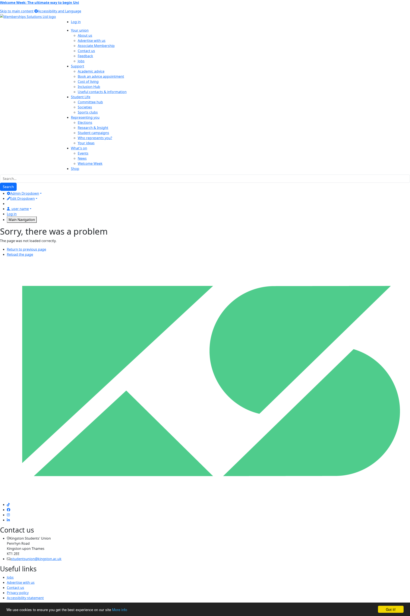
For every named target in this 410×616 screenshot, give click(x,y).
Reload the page (20, 254)
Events (83, 153)
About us (85, 35)
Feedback (85, 56)
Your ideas (86, 143)
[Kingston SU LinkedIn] (8, 520)
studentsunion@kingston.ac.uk (36, 558)
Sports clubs (88, 112)
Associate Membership (96, 45)
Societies (85, 107)
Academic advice (91, 71)
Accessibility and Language (59, 11)
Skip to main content (17, 11)
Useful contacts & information (102, 91)
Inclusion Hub (89, 86)
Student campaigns (93, 132)
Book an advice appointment (101, 76)
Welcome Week (90, 163)
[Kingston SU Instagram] (8, 514)
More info (119, 609)
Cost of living (88, 81)
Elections (85, 122)
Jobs (81, 61)
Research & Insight (93, 127)
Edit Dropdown (22, 198)
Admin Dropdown (24, 193)
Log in (76, 21)
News (82, 158)
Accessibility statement (25, 598)
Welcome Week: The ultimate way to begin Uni (39, 2)
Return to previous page (26, 249)
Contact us (86, 50)
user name (20, 208)
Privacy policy (18, 592)
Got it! (391, 609)
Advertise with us (91, 40)
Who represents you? (95, 138)
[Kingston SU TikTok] (8, 504)
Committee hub (90, 102)
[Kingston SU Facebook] (8, 509)
